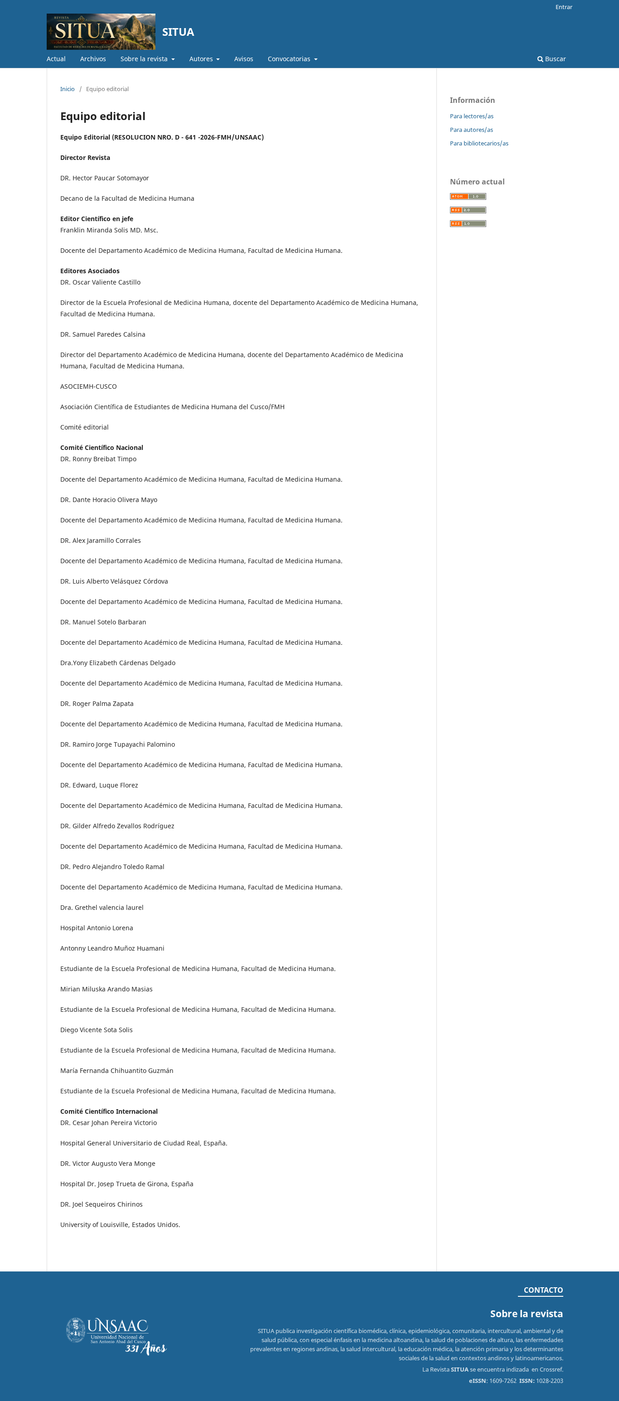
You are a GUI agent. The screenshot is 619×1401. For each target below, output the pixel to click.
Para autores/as (471, 130)
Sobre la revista (145, 58)
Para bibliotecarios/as (479, 143)
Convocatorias (290, 58)
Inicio (67, 89)
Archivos (93, 58)
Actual (56, 58)
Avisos (243, 58)
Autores (202, 58)
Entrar (564, 7)
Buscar (554, 58)
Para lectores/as (471, 116)
